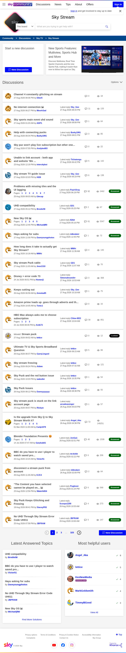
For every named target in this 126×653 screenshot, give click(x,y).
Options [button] (115, 82)
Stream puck (29, 334)
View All (94, 612)
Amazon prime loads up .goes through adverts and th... (46, 302)
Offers (90, 4)
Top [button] (120, 634)
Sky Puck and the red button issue (34, 375)
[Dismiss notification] (120, 11)
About (78, 4)
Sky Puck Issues (23, 388)
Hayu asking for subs (26, 234)
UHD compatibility (24, 205)
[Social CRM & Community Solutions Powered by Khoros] (116, 645)
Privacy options (31, 635)
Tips (68, 4)
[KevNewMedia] (80, 581)
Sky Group (97, 638)
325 (72, 532)
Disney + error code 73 (27, 276)
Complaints (30, 638)
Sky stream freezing (25, 363)
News (58, 4)
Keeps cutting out (24, 289)
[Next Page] (79, 532)
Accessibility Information (91, 635)
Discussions (43, 4)
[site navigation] (3, 4)
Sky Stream (63, 17)
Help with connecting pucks (30, 132)
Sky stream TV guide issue (29, 173)
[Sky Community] (20, 4)
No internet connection (27, 107)
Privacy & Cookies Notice (69, 635)
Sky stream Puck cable (27, 262)
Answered (115, 191)
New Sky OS (21, 218)
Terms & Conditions (48, 635)
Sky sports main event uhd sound (33, 119)
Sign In (118, 4)
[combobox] (69, 26)
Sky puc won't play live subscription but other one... (44, 145)
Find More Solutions (32, 619)
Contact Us (64, 638)
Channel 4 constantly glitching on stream (38, 94)
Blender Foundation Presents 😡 (33, 436)
